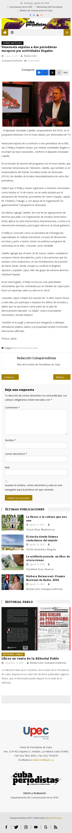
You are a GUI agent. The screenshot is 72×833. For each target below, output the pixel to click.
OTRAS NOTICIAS (12, 43)
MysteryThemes (54, 817)
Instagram (26, 828)
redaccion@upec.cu (43, 759)
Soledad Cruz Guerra (39, 569)
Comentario (12, 407)
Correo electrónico (16, 453)
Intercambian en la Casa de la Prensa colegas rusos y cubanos (12, 377)
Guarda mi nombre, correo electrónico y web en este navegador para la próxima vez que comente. (33, 487)
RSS (56, 828)
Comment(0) (33, 60)
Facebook (6, 828)
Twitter (16, 828)
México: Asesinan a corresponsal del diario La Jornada (63, 377)
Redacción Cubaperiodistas (36, 358)
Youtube (36, 828)
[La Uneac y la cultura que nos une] (13, 523)
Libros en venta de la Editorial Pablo (30, 658)
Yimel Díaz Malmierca (40, 529)
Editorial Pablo (19, 602)
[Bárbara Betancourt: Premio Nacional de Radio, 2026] (13, 582)
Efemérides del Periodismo (50, 7)
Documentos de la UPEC (21, 7)
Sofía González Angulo (41, 549)
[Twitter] (52, 72)
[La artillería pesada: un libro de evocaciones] (13, 562)
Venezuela (32, 347)
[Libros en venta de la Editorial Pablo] (36, 628)
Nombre (10, 440)
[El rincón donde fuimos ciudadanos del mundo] (13, 542)
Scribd (46, 828)
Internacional (19, 347)
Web (7, 467)
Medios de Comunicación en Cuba (36, 10)
